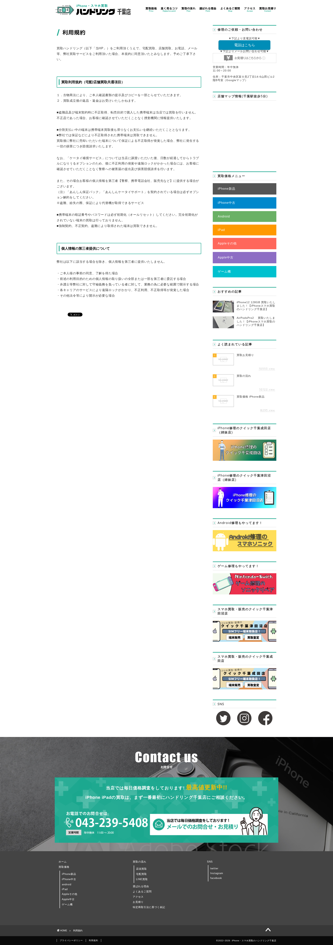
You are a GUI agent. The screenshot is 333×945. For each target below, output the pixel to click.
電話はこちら (244, 45)
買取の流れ (139, 861)
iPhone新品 (226, 188)
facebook (216, 878)
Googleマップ (235, 80)
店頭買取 (141, 868)
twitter (214, 868)
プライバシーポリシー (71, 940)
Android (224, 216)
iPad (221, 230)
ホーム (63, 861)
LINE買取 (142, 879)
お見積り (138, 902)
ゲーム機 (224, 271)
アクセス (138, 896)
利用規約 (93, 940)
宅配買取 (141, 874)
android (66, 884)
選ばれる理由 (141, 886)
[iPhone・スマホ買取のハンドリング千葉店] (93, 15)
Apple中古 (225, 257)
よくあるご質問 (142, 891)
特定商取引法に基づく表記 (149, 907)
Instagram (216, 873)
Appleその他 (227, 243)
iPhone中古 (226, 202)
